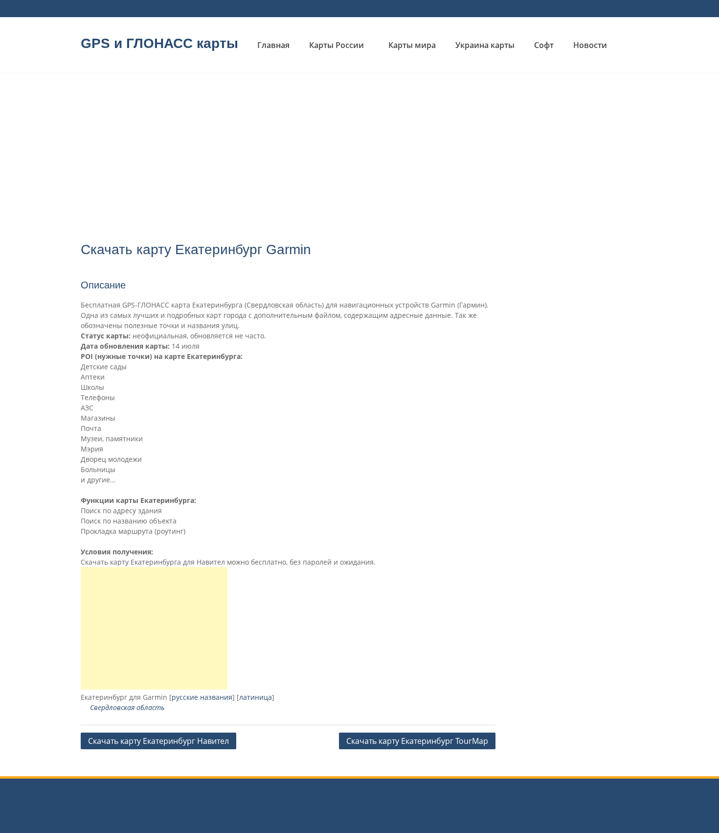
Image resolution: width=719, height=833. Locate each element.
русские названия (202, 697)
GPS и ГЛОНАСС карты (159, 43)
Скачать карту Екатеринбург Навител (158, 741)
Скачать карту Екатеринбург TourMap (417, 741)
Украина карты (485, 45)
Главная (273, 45)
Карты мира (412, 45)
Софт (544, 45)
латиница (255, 697)
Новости (590, 45)
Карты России (336, 45)
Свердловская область (127, 707)
